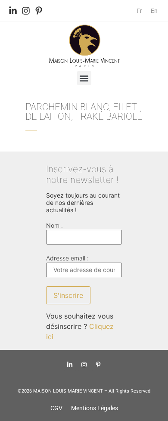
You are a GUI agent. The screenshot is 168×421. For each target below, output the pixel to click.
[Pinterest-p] (38, 10)
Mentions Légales (94, 408)
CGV (56, 408)
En (154, 10)
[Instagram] (26, 10)
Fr (139, 10)
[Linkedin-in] (13, 10)
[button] (84, 78)
